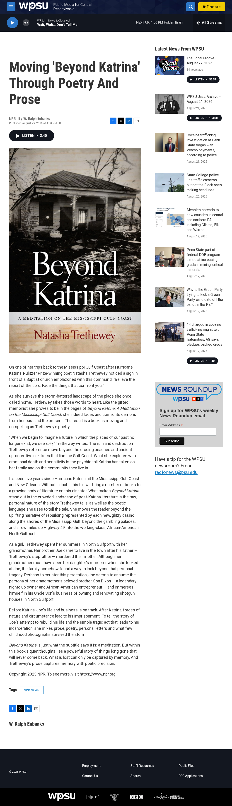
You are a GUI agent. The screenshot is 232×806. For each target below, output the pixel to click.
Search (135, 776)
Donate (214, 7)
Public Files (186, 765)
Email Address (171, 425)
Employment (91, 765)
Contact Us (90, 776)
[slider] (33, 22)
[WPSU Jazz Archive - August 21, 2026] (169, 104)
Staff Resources (142, 765)
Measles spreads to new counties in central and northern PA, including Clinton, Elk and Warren (205, 220)
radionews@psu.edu (176, 472)
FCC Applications (191, 776)
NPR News (31, 690)
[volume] (26, 23)
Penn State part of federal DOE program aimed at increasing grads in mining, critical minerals (205, 260)
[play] (12, 22)
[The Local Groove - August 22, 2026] (169, 65)
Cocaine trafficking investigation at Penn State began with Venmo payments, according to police (203, 145)
